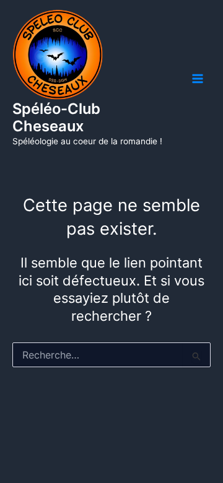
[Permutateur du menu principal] (198, 79)
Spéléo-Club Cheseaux (56, 117)
